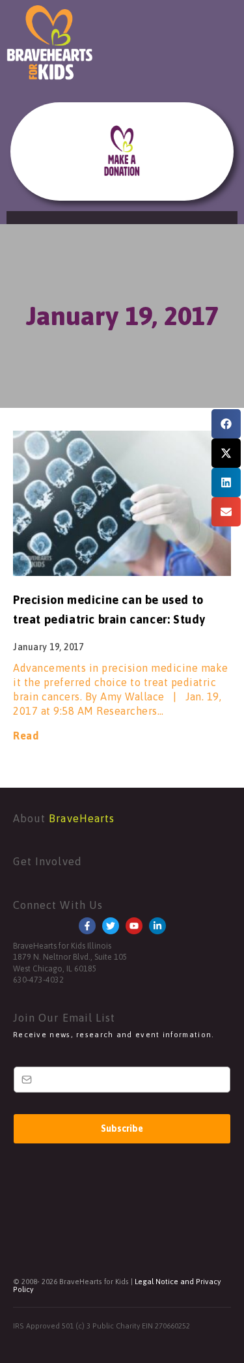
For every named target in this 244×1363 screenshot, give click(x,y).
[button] (226, 423)
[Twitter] (110, 925)
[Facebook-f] (87, 925)
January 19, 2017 (122, 315)
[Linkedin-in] (157, 925)
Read (25, 735)
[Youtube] (134, 925)
